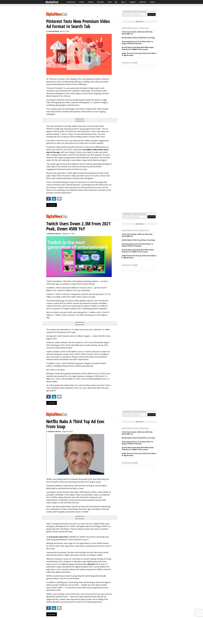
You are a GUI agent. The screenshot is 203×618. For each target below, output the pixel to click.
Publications (71, 2)
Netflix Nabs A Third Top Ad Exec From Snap (138, 38)
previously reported (58, 537)
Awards (90, 2)
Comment (51, 205)
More (110, 2)
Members (100, 2)
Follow (152, 2)
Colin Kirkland (53, 31)
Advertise (142, 2)
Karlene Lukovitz (54, 234)
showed (90, 564)
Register (133, 2)
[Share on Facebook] (48, 199)
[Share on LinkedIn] (54, 199)
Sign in (123, 2)
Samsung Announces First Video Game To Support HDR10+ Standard (137, 43)
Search (116, 2)
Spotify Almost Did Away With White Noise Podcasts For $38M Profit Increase (138, 48)
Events (81, 2)
